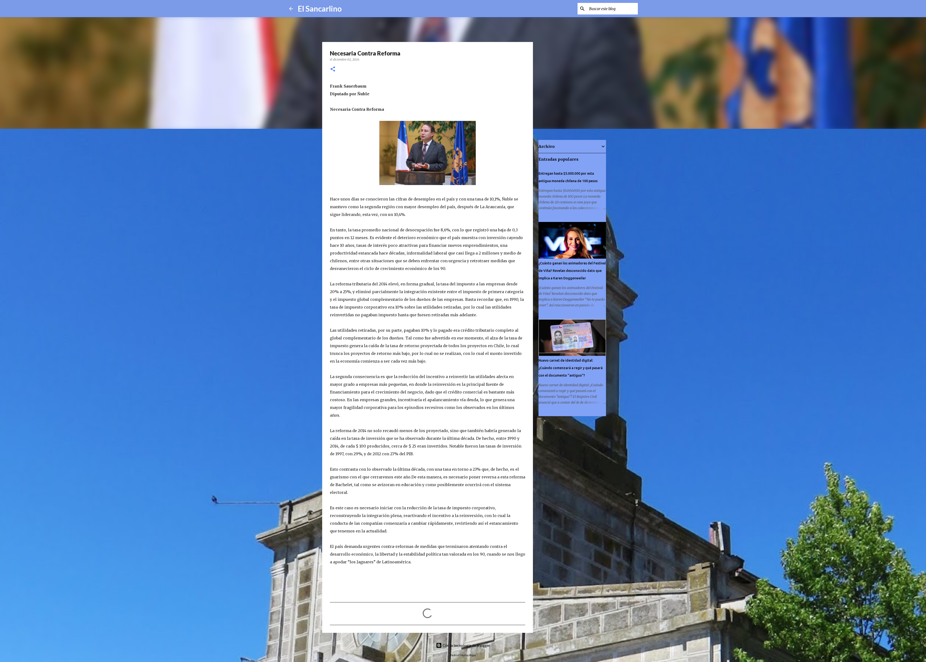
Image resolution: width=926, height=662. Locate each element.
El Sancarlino (320, 8)
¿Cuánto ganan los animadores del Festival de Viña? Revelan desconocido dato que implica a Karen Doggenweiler (572, 270)
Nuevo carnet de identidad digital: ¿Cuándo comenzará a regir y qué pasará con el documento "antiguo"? (570, 368)
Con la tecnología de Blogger (466, 645)
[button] (333, 69)
